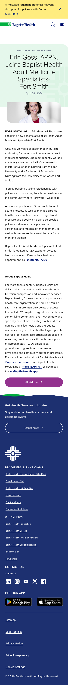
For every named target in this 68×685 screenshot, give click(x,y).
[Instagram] (17, 581)
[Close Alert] (60, 9)
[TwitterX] (35, 581)
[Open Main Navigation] (62, 24)
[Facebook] (43, 581)
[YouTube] (26, 581)
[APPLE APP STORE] (50, 601)
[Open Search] (53, 24)
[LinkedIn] (8, 581)
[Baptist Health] (23, 453)
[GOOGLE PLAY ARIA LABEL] (18, 602)
